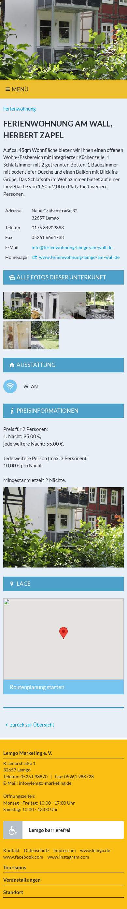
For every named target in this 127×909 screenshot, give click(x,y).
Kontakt (11, 850)
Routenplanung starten (37, 687)
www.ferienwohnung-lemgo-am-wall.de (79, 257)
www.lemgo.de (95, 850)
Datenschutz (36, 850)
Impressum (64, 850)
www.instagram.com (68, 857)
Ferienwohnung (19, 109)
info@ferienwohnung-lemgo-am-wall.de (72, 247)
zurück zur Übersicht (32, 725)
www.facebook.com (23, 857)
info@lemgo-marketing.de (45, 783)
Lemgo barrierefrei (49, 830)
